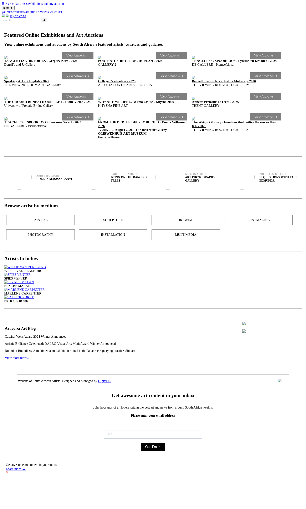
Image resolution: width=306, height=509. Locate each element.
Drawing (186, 220)
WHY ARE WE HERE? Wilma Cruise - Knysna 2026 (136, 102)
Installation (113, 234)
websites (19, 12)
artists (23, 3)
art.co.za (13, 3)
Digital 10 (104, 381)
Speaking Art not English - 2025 (26, 81)
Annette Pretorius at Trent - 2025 (215, 102)
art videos (42, 12)
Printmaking (258, 220)
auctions (59, 3)
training (48, 3)
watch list (56, 12)
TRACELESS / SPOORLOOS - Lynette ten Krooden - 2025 (234, 61)
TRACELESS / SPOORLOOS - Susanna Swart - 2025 (42, 122)
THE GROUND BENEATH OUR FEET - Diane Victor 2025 (47, 102)
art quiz (30, 12)
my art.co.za (18, 16)
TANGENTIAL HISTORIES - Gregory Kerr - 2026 (40, 61)
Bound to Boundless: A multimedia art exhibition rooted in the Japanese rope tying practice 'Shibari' (70, 350)
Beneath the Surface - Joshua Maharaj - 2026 (224, 81)
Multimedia (186, 234)
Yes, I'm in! (153, 447)
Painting (40, 220)
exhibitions (35, 3)
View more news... (17, 358)
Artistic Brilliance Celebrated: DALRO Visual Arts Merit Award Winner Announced (60, 343)
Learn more (16, 469)
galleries (7, 12)
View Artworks (77, 55)
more (8, 7)
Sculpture (113, 220)
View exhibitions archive (20, 145)
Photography (40, 234)
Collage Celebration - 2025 (117, 81)
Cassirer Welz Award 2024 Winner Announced (35, 336)
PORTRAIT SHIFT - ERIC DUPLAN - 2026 (130, 61)
